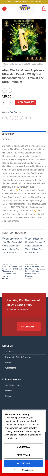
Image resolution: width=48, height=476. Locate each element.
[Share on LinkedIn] (28, 118)
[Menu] (4, 9)
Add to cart (26, 102)
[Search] (12, 8)
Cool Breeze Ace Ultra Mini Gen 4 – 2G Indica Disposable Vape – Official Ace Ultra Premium (35, 271)
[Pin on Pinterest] (23, 118)
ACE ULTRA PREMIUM (20, 64)
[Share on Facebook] (9, 118)
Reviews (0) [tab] (7, 139)
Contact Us (10, 368)
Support (8, 396)
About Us (9, 352)
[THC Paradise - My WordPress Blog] (26, 8)
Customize (23, 447)
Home (5, 64)
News (8, 362)
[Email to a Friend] (19, 118)
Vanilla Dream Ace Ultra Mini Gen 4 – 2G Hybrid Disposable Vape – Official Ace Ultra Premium (12, 271)
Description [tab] (8, 134)
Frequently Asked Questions (18, 357)
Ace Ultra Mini (15, 112)
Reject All (24, 455)
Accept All (23, 463)
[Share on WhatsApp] (4, 118)
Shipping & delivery (13, 385)
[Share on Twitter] (14, 118)
